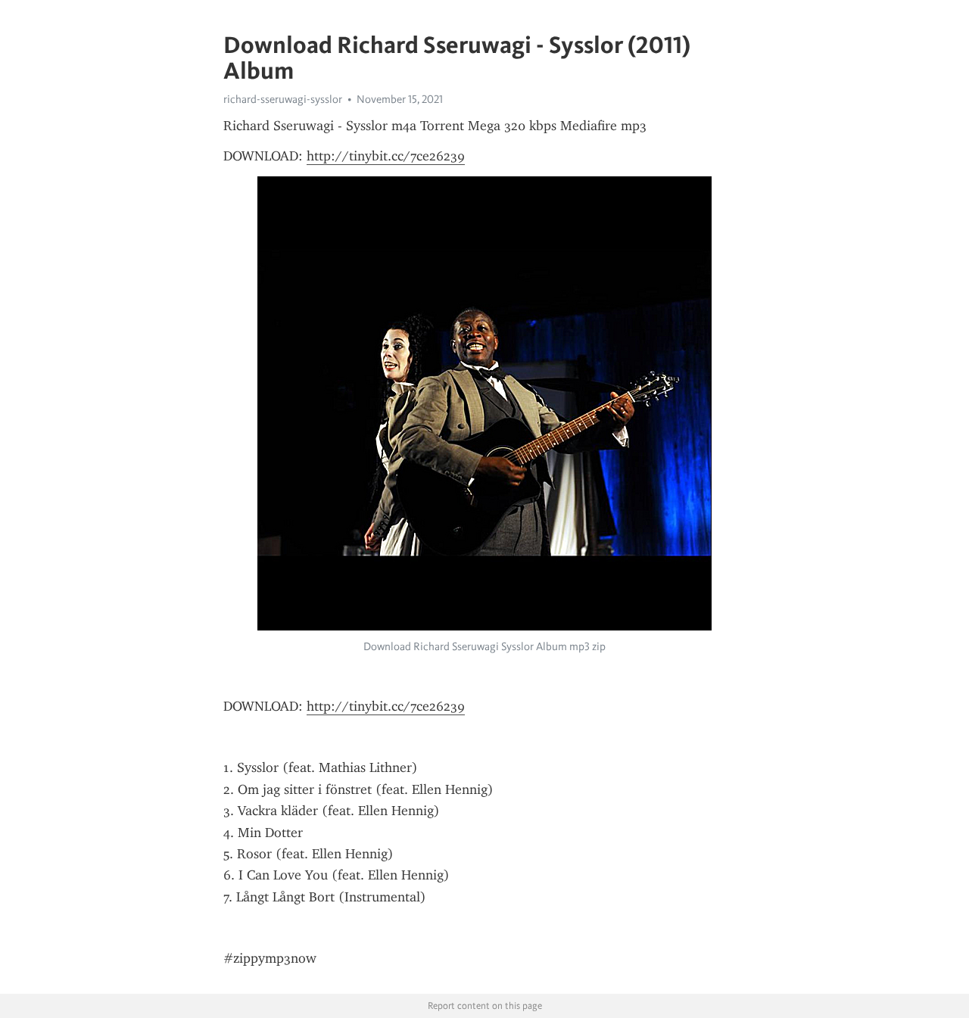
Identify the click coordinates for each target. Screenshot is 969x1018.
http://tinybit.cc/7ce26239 (386, 156)
